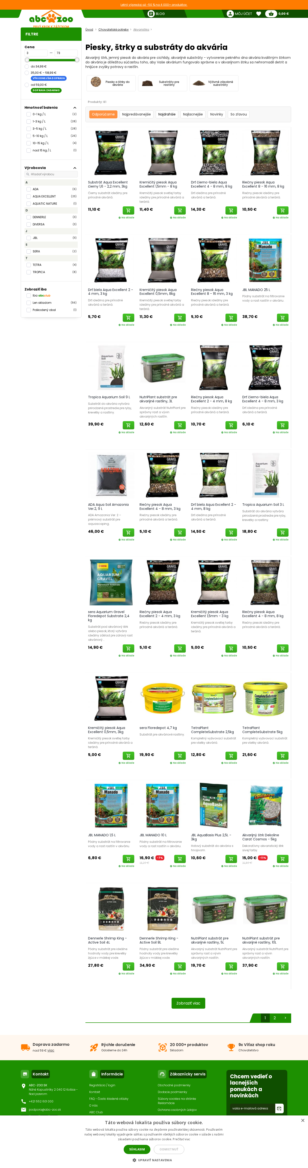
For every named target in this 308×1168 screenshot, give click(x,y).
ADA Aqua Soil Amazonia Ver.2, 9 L (108, 506)
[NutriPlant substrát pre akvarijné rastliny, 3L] (162, 367)
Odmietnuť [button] (169, 1149)
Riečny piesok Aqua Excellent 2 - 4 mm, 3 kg (160, 613)
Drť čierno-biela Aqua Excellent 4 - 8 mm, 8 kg (211, 184)
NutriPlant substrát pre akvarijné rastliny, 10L (261, 940)
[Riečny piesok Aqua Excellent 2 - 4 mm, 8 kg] (214, 367)
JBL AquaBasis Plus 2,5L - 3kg (211, 837)
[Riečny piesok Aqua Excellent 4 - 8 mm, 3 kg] (162, 475)
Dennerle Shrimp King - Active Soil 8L (159, 940)
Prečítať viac (181, 1139)
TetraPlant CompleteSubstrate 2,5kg (212, 729)
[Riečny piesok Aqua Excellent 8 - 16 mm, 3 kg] (214, 260)
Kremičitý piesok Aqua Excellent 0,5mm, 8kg (158, 291)
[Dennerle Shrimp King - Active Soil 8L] (162, 908)
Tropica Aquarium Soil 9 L (109, 397)
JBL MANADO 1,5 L (102, 835)
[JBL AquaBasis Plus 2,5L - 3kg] (214, 805)
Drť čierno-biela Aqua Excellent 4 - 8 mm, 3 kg (262, 399)
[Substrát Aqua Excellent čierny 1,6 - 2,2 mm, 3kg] (111, 152)
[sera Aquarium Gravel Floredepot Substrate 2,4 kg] (111, 582)
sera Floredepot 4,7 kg (158, 727)
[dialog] (154, 1141)
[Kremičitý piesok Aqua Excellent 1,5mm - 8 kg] (162, 152)
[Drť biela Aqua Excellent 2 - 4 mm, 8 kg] (214, 475)
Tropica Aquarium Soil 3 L (263, 504)
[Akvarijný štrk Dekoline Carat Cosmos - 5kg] (265, 805)
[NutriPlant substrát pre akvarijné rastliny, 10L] (265, 908)
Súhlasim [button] (137, 1149)
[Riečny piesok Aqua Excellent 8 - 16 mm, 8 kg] (265, 152)
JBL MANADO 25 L (256, 289)
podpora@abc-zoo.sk (45, 1109)
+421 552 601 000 (41, 1101)
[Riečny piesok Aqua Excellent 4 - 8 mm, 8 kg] (265, 582)
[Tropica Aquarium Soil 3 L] (265, 475)
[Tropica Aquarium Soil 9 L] (111, 367)
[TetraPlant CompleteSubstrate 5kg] (265, 698)
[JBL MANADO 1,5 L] (111, 805)
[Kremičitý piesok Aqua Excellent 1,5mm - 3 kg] (214, 582)
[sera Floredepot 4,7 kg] (162, 698)
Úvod (89, 29)
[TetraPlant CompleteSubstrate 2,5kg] (214, 698)
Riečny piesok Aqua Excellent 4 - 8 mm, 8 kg (262, 613)
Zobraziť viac (188, 1003)
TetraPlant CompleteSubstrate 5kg (262, 729)
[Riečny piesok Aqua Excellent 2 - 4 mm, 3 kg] (162, 582)
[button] (154, 1160)
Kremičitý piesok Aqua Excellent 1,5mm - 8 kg (158, 184)
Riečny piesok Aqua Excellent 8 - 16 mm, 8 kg (263, 184)
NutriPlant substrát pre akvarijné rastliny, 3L (158, 399)
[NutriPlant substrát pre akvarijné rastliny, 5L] (214, 908)
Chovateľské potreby (113, 29)
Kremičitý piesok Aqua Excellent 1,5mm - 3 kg (209, 613)
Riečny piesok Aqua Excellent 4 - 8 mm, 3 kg (160, 506)
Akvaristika (141, 29)
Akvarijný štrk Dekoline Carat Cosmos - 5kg (260, 837)
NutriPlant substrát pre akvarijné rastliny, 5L (210, 940)
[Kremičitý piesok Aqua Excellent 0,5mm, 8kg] (162, 260)
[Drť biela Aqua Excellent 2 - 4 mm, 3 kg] (111, 260)
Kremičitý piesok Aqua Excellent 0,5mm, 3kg (106, 729)
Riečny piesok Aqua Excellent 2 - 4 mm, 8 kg (211, 399)
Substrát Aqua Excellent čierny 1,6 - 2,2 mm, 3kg (108, 184)
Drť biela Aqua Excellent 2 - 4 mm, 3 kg (110, 291)
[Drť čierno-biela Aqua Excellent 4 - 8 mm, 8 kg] (214, 152)
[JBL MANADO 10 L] (162, 805)
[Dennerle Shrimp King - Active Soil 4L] (111, 908)
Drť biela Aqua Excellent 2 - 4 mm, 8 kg (213, 506)
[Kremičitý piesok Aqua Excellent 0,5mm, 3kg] (111, 698)
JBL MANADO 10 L (153, 835)
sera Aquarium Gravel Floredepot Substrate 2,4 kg (108, 615)
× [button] (302, 1120)
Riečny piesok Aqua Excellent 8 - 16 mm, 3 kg (212, 291)
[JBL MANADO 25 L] (265, 260)
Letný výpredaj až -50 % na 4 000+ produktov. (154, 5)
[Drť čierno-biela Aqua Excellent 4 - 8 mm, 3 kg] (265, 367)
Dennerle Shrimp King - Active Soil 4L (107, 940)
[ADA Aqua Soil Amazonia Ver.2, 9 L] (111, 475)
